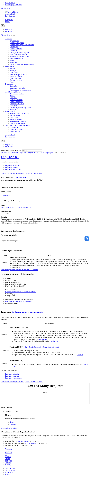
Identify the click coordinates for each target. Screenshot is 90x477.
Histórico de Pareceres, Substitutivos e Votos (20, 292)
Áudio (12, 422)
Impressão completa (12, 167)
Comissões (13, 98)
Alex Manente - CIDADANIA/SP (13, 208)
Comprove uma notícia (17, 123)
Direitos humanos (16, 49)
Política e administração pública (21, 56)
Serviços (13, 70)
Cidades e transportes (17, 43)
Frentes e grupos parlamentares (20, 90)
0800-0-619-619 (23, 441)
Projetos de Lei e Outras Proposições (40, 153)
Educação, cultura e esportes (19, 52)
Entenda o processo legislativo (20, 108)
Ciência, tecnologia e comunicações (22, 45)
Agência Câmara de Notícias (20, 113)
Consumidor (14, 47)
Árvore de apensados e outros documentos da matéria (19, 270)
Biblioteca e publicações (18, 74)
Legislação (13, 106)
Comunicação (10, 111)
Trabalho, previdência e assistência (22, 64)
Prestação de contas (16, 129)
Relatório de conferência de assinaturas (18, 301)
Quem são (13, 86)
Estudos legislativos (16, 102)
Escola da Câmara (16, 76)
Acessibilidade (10, 14)
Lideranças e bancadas (17, 88)
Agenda (12, 68)
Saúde (12, 60)
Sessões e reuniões (16, 100)
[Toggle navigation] (11, 35)
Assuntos (8, 39)
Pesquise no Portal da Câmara (11, 150)
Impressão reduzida (12, 165)
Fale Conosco (10, 16)
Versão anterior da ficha (34, 173)
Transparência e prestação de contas (17, 125)
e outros (28, 208)
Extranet (8, 474)
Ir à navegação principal (13, 5)
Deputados (9, 84)
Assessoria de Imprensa (18, 121)
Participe (13, 109)
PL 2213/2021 (6, 195)
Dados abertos (15, 131)
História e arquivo (16, 80)
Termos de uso (10, 470)
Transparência (14, 127)
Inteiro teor (21, 177)
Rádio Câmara (15, 115)
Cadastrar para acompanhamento (12, 173)
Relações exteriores (16, 58)
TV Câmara (14, 117)
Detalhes (13, 424)
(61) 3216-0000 (30, 443)
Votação (80, 355)
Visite (12, 82)
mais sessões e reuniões (9, 428)
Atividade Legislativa (12, 92)
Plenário (12, 96)
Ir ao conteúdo (10, 3)
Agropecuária (14, 41)
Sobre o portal (10, 468)
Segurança (13, 62)
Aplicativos (9, 472)
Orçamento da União (17, 104)
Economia (13, 51)
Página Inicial (5, 153)
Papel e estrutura (15, 78)
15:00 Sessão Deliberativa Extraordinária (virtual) (41, 347)
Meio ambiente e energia (18, 54)
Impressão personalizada (13, 169)
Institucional (9, 66)
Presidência (14, 72)
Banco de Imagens (16, 119)
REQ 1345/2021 (10, 157)
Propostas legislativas (17, 94)
